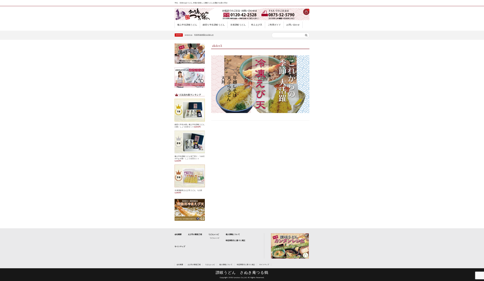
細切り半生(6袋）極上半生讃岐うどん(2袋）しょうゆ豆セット (190, 125)
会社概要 (178, 234)
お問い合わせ (293, 24)
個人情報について (233, 234)
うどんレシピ (213, 234)
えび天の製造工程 (195, 234)
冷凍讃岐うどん (238, 24)
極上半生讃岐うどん (187, 24)
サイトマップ (180, 246)
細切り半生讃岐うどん (214, 24)
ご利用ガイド (274, 24)
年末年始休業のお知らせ (204, 35)
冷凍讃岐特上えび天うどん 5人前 (189, 191)
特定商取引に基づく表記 (235, 240)
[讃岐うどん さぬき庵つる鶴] (195, 14)
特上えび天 (256, 24)
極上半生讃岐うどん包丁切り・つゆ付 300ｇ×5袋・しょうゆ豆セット (190, 158)
